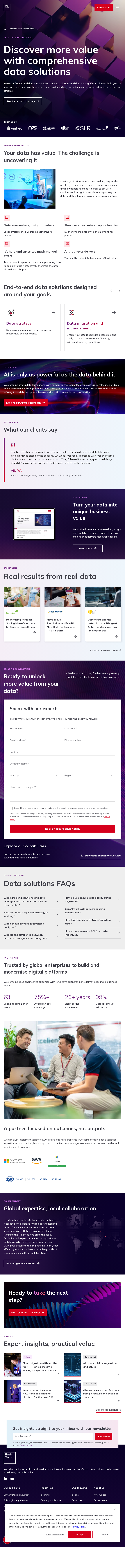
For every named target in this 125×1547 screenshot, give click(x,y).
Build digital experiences (16, 1500)
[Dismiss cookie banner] (115, 1510)
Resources (77, 1500)
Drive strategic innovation (16, 1494)
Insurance (45, 1494)
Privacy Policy (78, 1527)
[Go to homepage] (7, 7)
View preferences (55, 1534)
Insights (75, 1494)
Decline (104, 1534)
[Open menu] (117, 7)
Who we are (100, 1494)
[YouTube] (12, 1479)
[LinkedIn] (5, 1479)
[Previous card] (111, 290)
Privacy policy (26, 1445)
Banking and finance (51, 1500)
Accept (79, 1534)
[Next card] (118, 290)
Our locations (100, 1500)
